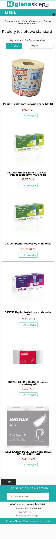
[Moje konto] (41, 13)
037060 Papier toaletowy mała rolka (28, 243)
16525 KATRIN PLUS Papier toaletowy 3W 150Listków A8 (28, 453)
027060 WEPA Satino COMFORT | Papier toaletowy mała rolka (28, 173)
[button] (47, 12)
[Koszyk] (52, 13)
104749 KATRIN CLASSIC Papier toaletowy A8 (28, 383)
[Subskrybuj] (45, 496)
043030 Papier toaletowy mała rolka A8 (28, 313)
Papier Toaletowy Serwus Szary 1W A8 (28, 104)
